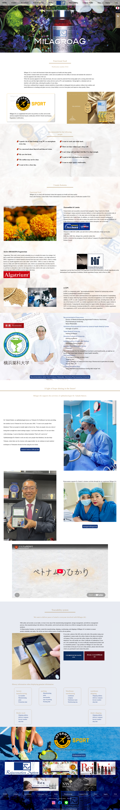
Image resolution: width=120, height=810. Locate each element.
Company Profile (88, 3)
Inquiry (108, 3)
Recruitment (24, 3)
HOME (4, 3)
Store (99, 3)
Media (50, 3)
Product (13, 3)
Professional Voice (38, 3)
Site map (69, 798)
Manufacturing (73, 3)
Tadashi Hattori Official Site (30, 449)
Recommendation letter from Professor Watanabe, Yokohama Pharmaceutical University (60, 377)
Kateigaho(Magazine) (90, 526)
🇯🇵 (118, 8)
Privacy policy (62, 798)
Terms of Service (53, 798)
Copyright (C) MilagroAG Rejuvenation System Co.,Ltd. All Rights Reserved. (60, 809)
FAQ (116, 3)
